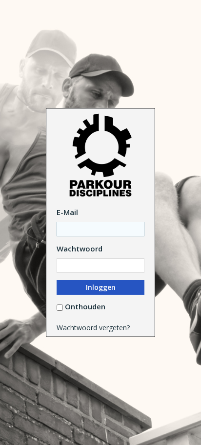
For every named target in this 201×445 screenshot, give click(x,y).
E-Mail (67, 212)
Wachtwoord (79, 248)
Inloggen (101, 287)
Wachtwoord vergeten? (93, 327)
